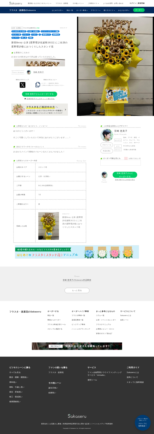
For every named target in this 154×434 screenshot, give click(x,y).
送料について (132, 377)
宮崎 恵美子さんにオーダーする (39, 94)
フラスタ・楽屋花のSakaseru (22, 10)
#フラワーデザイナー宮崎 (50, 31)
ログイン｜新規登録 (137, 3)
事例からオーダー (54, 320)
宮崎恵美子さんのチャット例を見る (40, 99)
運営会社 (44, 424)
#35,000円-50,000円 (19, 31)
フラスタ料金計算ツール (56, 324)
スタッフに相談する (54, 329)
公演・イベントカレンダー (106, 320)
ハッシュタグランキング (81, 329)
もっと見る (77, 290)
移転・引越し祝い (16, 387)
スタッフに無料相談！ (143, 422)
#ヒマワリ (15, 38)
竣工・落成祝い (16, 397)
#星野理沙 (56, 34)
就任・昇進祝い (16, 392)
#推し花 (23, 38)
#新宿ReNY (46, 34)
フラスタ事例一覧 (78, 315)
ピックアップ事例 (78, 324)
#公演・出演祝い (33, 31)
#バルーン (26, 34)
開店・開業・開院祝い (18, 377)
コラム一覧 (100, 315)
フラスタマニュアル (103, 324)
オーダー (138, 10)
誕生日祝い (53, 388)
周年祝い (13, 382)
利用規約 (66, 424)
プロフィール (106, 145)
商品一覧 (70, 10)
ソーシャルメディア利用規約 (102, 424)
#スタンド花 (16, 34)
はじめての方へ (57, 10)
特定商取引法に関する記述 (79, 424)
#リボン (34, 34)
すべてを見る (15, 372)
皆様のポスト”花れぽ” (104, 333)
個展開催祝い (15, 402)
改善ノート (124, 320)
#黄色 (31, 38)
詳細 (38, 28)
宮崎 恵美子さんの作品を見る (125, 180)
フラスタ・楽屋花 (62, 3)
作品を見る (106, 151)
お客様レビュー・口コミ (105, 329)
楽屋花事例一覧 (77, 320)
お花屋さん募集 (55, 424)
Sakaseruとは (125, 315)
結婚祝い (52, 393)
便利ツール (92, 380)
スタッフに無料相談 (135, 382)
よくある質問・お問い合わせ (113, 3)
